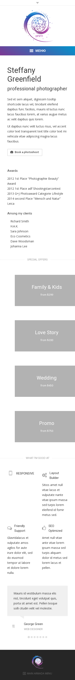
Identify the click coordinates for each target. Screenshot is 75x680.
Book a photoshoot (27, 152)
